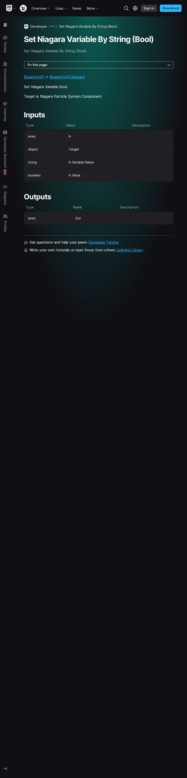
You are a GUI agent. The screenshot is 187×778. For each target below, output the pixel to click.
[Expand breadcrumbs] (53, 26)
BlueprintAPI (34, 77)
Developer (38, 26)
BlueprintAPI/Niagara (66, 77)
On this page (37, 65)
